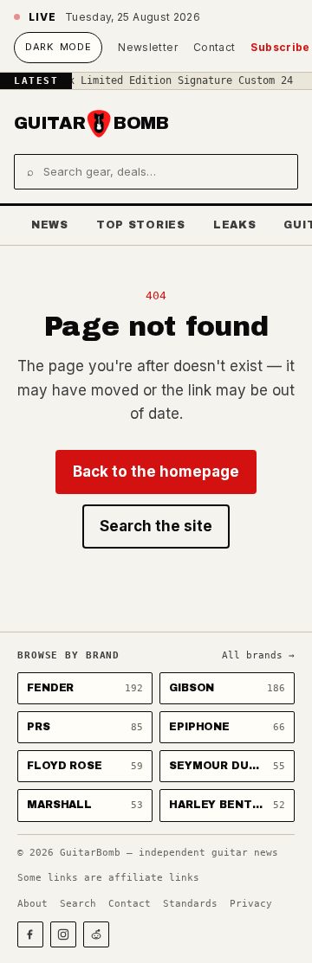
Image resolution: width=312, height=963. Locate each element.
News (49, 225)
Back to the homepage (156, 471)
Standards (190, 903)
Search (78, 903)
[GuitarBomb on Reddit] (96, 934)
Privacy (251, 903)
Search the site (156, 526)
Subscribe (279, 47)
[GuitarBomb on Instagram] (63, 934)
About (32, 903)
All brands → (258, 655)
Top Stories (140, 225)
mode (58, 47)
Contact (214, 47)
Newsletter (148, 47)
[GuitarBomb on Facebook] (30, 934)
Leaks (235, 225)
